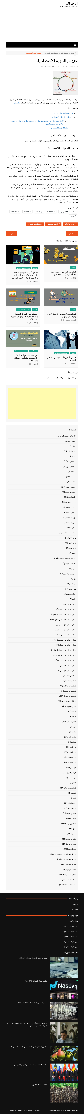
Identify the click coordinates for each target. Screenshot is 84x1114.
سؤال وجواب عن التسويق (67, 630)
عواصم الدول (71, 773)
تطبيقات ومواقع (70, 563)
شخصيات (72, 681)
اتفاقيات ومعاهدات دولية (66, 436)
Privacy (37, 1110)
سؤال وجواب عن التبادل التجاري (64, 614)
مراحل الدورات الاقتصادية (62, 117)
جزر (74, 579)
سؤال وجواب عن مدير (68, 665)
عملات (73, 742)
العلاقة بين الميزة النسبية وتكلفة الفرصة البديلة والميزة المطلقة (24, 316)
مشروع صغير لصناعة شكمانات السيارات (32, 1003)
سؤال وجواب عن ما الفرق (66, 660)
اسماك (73, 472)
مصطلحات (33, 351)
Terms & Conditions (17, 1110)
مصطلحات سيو (70, 864)
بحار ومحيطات (71, 523)
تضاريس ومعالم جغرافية (67, 558)
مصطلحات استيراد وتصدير (66, 854)
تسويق (73, 553)
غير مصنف (72, 778)
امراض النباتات (70, 512)
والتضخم (16, 103)
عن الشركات (71, 762)
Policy (30, 1110)
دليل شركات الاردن (71, 947)
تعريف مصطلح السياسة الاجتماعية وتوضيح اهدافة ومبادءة (26, 358)
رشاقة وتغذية (71, 594)
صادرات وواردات (70, 706)
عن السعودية (71, 757)
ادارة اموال (72, 451)
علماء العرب (71, 737)
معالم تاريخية (71, 870)
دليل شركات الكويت (71, 942)
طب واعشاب (71, 722)
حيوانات (73, 584)
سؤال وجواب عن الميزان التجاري (64, 650)
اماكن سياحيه (71, 502)
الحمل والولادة (70, 492)
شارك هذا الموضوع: (59, 128)
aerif (72, 278)
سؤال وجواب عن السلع (67, 645)
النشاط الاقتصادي (52, 224)
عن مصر (73, 767)
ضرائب (73, 716)
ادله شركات (71, 461)
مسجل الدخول (61, 378)
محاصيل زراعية (70, 824)
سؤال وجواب (71, 604)
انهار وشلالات (71, 518)
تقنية (74, 569)
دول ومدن (72, 589)
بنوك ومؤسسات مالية (23, 268)
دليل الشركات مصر (71, 926)
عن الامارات (71, 752)
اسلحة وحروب (71, 467)
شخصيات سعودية (69, 691)
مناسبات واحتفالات (69, 885)
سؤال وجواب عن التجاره (67, 625)
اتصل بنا (75, 909)
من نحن (75, 904)
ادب (74, 456)
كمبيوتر (73, 793)
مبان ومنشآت (71, 813)
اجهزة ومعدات (70, 441)
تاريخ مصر (72, 548)
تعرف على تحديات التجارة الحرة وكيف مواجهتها (61, 315)
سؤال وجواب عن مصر (68, 670)
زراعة (74, 599)
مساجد (73, 834)
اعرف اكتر (71, 3)
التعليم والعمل (70, 487)
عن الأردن (72, 747)
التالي (13, 234)
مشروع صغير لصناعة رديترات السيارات (33, 958)
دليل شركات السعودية (70, 931)
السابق (71, 234)
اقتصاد (57, 66)
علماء (74, 732)
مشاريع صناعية (70, 839)
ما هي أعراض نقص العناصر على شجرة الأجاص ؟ (29, 1047)
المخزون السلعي (69, 224)
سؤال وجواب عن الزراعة (67, 635)
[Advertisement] (42, 26)
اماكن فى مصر (71, 507)
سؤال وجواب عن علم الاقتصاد (65, 655)
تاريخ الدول (72, 543)
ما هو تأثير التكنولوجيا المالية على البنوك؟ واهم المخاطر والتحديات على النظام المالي (24, 275)
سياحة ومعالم (71, 676)
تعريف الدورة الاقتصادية (63, 113)
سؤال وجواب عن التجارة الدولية (64, 619)
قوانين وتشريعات (70, 788)
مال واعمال (71, 808)
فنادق (73, 783)
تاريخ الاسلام (71, 538)
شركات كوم (72, 66)
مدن (74, 829)
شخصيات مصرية (70, 696)
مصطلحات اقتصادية (47, 66)
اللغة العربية (71, 497)
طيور (74, 727)
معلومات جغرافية (69, 875)
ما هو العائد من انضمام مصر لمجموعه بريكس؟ (30, 1065)
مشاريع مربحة (71, 844)
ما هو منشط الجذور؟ (39, 1084)
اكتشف (73, 482)
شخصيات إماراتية (69, 686)
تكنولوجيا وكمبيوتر (69, 574)
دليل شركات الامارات (70, 936)
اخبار (74, 446)
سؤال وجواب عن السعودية (66, 640)
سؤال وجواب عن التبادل (67, 609)
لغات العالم (71, 803)
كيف (74, 798)
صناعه (74, 711)
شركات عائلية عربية (69, 701)
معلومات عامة (71, 880)
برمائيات (73, 528)
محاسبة (73, 819)
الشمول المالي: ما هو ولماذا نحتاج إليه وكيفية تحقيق (63, 273)
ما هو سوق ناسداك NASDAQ (36, 981)
